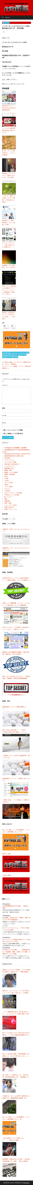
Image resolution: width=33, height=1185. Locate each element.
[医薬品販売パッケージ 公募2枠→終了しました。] (16, 790)
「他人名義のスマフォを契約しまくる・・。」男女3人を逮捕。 (13, 1139)
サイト (4, 423)
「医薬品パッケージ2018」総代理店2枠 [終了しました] (16, 756)
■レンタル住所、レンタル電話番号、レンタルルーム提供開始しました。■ (15, 831)
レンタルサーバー (9, 466)
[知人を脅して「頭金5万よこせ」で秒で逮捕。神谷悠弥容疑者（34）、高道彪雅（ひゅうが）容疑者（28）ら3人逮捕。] (9, 1086)
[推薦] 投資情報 (9, 474)
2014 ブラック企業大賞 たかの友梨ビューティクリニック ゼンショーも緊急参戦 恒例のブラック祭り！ (9, 290)
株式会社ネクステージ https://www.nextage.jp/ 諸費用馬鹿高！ (9, 108)
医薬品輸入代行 (9, 468)
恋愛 (5, 499)
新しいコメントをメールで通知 (13, 430)
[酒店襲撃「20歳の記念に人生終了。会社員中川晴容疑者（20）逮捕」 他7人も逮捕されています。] (9, 1170)
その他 (6, 480)
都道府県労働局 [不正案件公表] (13, 456)
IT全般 (6, 478)
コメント (5, 385)
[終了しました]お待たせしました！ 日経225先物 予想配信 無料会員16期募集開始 (16, 677)
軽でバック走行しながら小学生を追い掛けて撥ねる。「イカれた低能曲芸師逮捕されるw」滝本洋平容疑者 (16, 1034)
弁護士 (6, 484)
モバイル (7, 488)
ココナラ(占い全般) (10, 462)
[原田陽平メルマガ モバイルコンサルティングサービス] (16, 559)
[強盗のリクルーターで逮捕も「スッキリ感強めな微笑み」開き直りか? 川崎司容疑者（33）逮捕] (9, 980)
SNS (5, 476)
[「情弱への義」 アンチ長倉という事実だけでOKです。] (16, 811)
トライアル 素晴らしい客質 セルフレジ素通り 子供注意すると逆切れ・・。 (8, 199)
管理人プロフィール (10, 509)
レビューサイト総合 (10, 505)
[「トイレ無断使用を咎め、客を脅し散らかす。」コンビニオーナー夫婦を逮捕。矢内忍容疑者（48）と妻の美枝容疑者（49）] (9, 1022)
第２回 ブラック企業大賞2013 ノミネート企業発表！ (8, 153)
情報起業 (7, 501)
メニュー (7, 17)
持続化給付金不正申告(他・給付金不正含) (17, 454)
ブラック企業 (8, 482)
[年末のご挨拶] (16, 885)
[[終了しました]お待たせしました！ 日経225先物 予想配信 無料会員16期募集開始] (16, 688)
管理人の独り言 (9, 507)
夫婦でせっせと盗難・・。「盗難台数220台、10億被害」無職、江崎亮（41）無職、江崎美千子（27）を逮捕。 (16, 952)
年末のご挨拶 (6, 875)
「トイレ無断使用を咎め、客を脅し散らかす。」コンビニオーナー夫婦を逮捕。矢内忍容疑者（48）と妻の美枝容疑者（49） (16, 1013)
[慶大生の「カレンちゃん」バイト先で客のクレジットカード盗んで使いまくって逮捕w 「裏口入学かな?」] (9, 1001)
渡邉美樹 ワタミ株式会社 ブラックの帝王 (8, 266)
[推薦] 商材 (8, 470)
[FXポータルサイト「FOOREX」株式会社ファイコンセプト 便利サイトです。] (16, 640)
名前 (3, 408)
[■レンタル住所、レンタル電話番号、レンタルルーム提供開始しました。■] (15, 842)
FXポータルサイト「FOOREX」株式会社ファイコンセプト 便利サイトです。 (15, 628)
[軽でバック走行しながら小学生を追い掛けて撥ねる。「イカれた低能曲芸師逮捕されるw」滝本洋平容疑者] (9, 1044)
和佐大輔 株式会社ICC (11, 464)
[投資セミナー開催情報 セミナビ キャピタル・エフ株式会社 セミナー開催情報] (16, 615)
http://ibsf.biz (6, 352)
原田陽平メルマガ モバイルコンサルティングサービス (16, 549)
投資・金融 (7, 503)
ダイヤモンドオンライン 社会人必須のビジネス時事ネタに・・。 (8, 245)
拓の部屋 (7, 458)
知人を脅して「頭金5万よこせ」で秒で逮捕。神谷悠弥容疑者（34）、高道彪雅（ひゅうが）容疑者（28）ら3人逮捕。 (16, 1076)
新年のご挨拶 (7, 854)
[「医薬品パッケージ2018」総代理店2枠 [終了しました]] (16, 767)
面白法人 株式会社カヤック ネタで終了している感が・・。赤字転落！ (8, 315)
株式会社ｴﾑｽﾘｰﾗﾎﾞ (7, 357)
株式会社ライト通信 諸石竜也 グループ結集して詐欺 (8, 222)
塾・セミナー (6, 22)
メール (4, 415)
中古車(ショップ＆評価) (11, 495)
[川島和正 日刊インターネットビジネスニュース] (16, 539)
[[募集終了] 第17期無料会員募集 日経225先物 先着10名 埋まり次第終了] (16, 664)
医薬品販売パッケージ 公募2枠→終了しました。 (16, 779)
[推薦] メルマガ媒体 (11, 472)
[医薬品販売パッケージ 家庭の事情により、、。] (16, 719)
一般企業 (7, 490)
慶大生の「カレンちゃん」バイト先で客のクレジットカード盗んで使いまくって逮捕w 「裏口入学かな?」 (16, 992)
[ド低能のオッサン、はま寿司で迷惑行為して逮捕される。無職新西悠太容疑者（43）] (9, 1107)
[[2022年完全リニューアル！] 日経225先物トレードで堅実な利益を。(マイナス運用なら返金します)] (16, 591)
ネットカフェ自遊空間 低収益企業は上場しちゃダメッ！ (9, 130)
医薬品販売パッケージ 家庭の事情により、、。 (14, 708)
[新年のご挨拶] (16, 864)
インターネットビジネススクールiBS (19, 352)
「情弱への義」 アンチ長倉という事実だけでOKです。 (16, 801)
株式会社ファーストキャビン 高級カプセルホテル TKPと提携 (8, 175)
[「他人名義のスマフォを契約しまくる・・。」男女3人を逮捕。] (9, 1149)
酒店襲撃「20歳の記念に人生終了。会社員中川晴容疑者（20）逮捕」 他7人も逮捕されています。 (16, 1160)
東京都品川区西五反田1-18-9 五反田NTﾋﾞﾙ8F (14, 355)
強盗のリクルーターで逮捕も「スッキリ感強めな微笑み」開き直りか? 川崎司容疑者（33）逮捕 (16, 971)
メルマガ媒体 (8, 486)
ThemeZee (26, 1182)
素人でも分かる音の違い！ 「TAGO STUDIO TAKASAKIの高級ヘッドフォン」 (15, 731)
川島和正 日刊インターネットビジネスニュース (16, 530)
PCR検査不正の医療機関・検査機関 (15, 447)
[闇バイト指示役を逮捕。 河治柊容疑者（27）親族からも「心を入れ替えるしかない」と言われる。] (9, 1065)
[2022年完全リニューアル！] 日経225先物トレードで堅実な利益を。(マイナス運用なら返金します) (16, 579)
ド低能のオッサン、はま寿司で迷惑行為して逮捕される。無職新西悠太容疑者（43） (16, 1097)
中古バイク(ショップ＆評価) (13, 493)
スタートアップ (9, 460)
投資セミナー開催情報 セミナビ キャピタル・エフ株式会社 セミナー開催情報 (16, 604)
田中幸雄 (15, 357)
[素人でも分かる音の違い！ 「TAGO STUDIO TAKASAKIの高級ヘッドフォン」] (16, 743)
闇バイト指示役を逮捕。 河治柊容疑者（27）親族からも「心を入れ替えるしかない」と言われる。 (16, 1055)
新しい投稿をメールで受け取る (13, 433)
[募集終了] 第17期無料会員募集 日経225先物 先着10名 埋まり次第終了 (15, 653)
